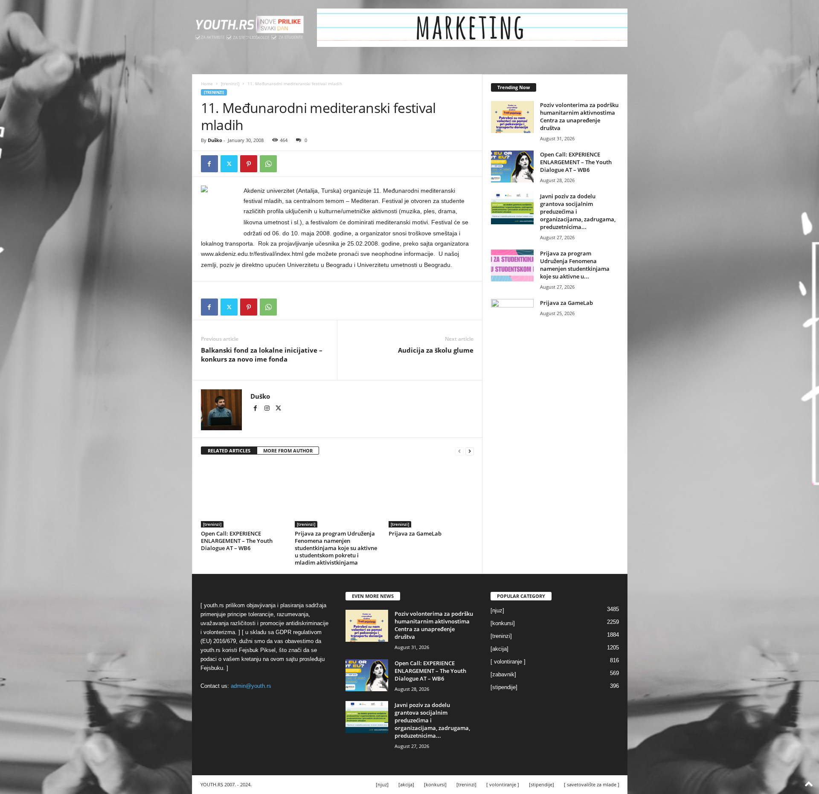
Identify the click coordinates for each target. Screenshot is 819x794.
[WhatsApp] (268, 163)
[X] (229, 163)
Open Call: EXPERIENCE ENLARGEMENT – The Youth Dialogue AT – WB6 (237, 541)
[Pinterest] (248, 163)
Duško (215, 140)
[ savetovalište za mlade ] (591, 784)
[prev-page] (459, 450)
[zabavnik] (503, 674)
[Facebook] (209, 163)
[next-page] (469, 450)
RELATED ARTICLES (229, 450)
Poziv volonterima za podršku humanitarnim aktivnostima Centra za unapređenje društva (579, 116)
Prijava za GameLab (415, 533)
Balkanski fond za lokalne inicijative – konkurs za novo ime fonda (261, 354)
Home (207, 84)
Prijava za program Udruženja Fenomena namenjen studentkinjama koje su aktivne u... (575, 264)
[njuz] (497, 610)
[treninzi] (230, 84)
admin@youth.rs (251, 686)
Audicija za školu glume (435, 350)
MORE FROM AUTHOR (288, 450)
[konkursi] (503, 623)
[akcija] (499, 649)
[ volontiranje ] (508, 661)
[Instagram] (267, 409)
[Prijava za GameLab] (431, 495)
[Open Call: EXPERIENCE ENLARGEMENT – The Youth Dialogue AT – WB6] (243, 495)
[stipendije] (504, 687)
